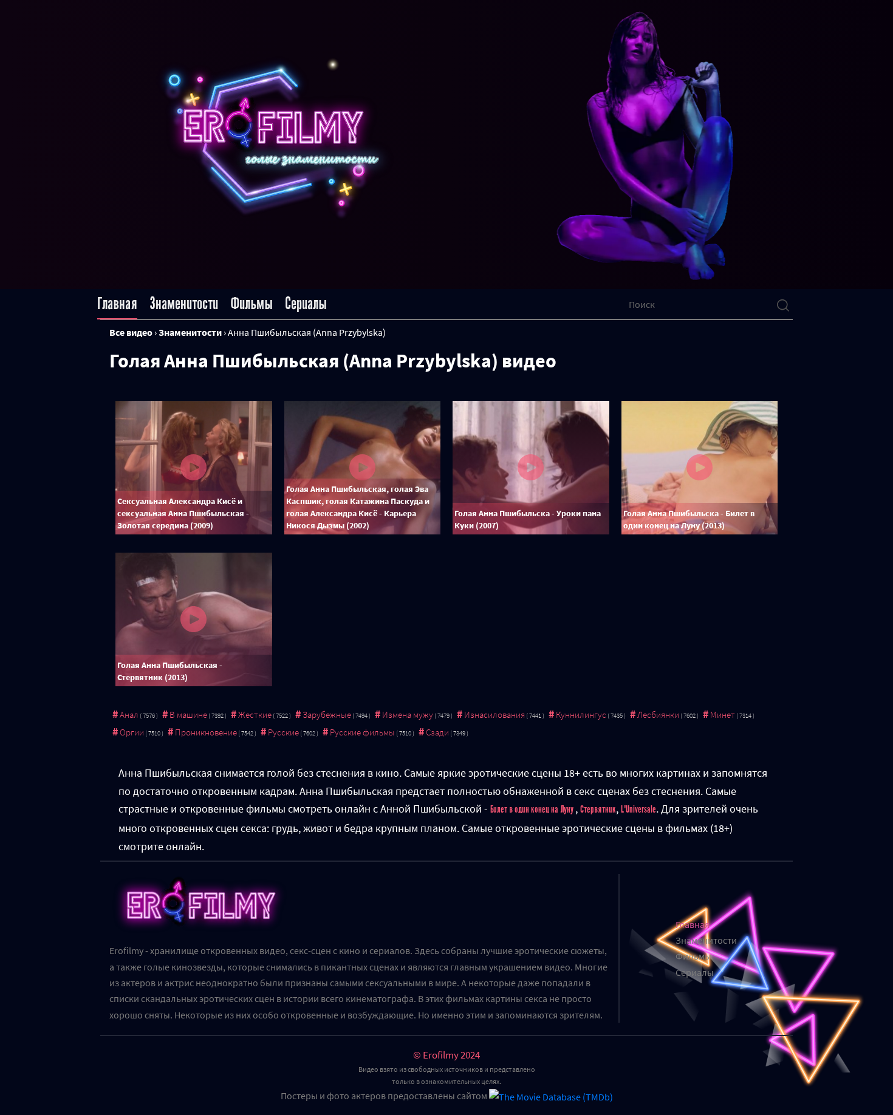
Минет (722, 714)
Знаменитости (183, 303)
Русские (283, 732)
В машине (188, 714)
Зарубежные (327, 714)
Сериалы (306, 303)
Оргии (132, 732)
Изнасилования (494, 714)
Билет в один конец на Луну (532, 809)
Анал (129, 714)
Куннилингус (581, 714)
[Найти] (783, 304)
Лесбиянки (658, 714)
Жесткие (255, 714)
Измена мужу (407, 714)
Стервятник (598, 809)
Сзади (437, 732)
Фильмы (251, 303)
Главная (117, 303)
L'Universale (638, 809)
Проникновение (206, 732)
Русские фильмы (362, 732)
